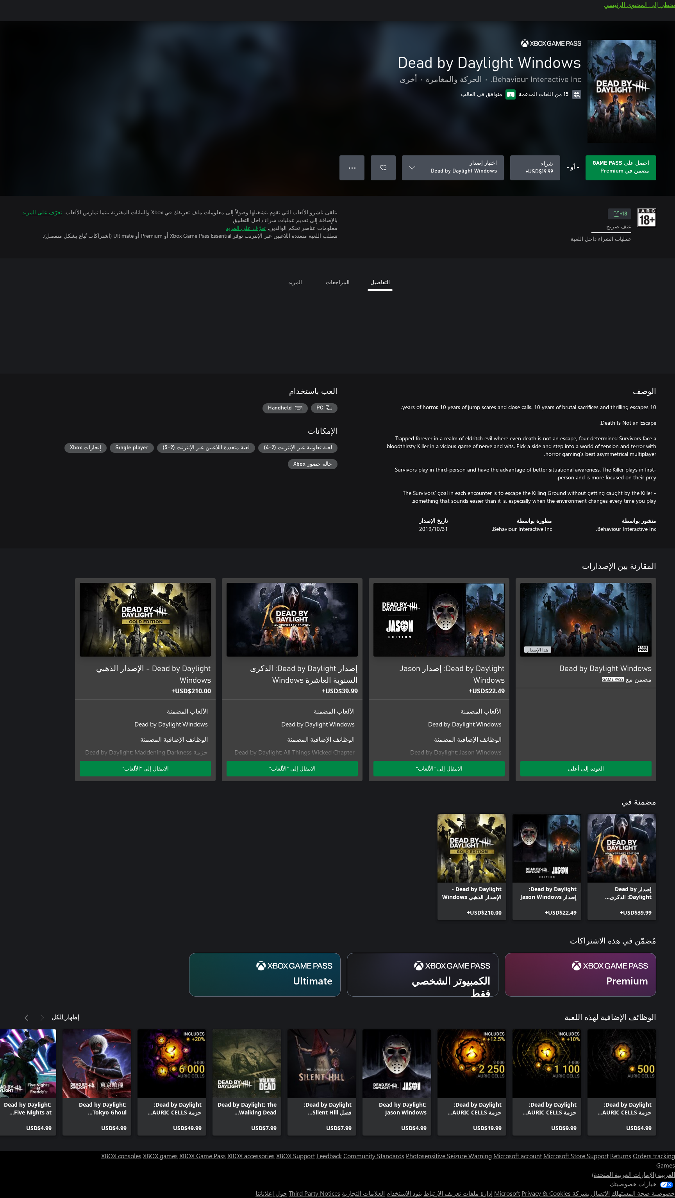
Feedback (329, 1156)
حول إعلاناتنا (271, 1193)
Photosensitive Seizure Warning (449, 1156)
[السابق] (42, 1017)
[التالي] (26, 1017)
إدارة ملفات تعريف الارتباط (458, 1193)
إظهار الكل (65, 1017)
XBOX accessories (251, 1156)
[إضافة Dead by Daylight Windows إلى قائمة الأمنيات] (383, 167)
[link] (622, 867)
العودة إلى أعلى (586, 768)
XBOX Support (295, 1156)
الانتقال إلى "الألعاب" (439, 768)
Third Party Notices (314, 1193)
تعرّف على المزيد (42, 212)
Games (665, 1165)
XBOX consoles (121, 1156)
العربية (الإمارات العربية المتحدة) (633, 1174)
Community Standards (373, 1156)
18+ (623, 214)
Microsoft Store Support (576, 1156)
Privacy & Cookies (546, 1193)
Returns (620, 1156)
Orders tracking (654, 1156)
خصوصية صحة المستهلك (643, 1193)
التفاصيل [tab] (380, 282)
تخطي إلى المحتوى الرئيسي (639, 4)
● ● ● (352, 168)
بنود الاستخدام (404, 1193)
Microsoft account (517, 1156)
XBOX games (160, 1156)
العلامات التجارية (363, 1193)
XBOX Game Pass (202, 1156)
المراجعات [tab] (338, 282)
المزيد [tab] (295, 282)
